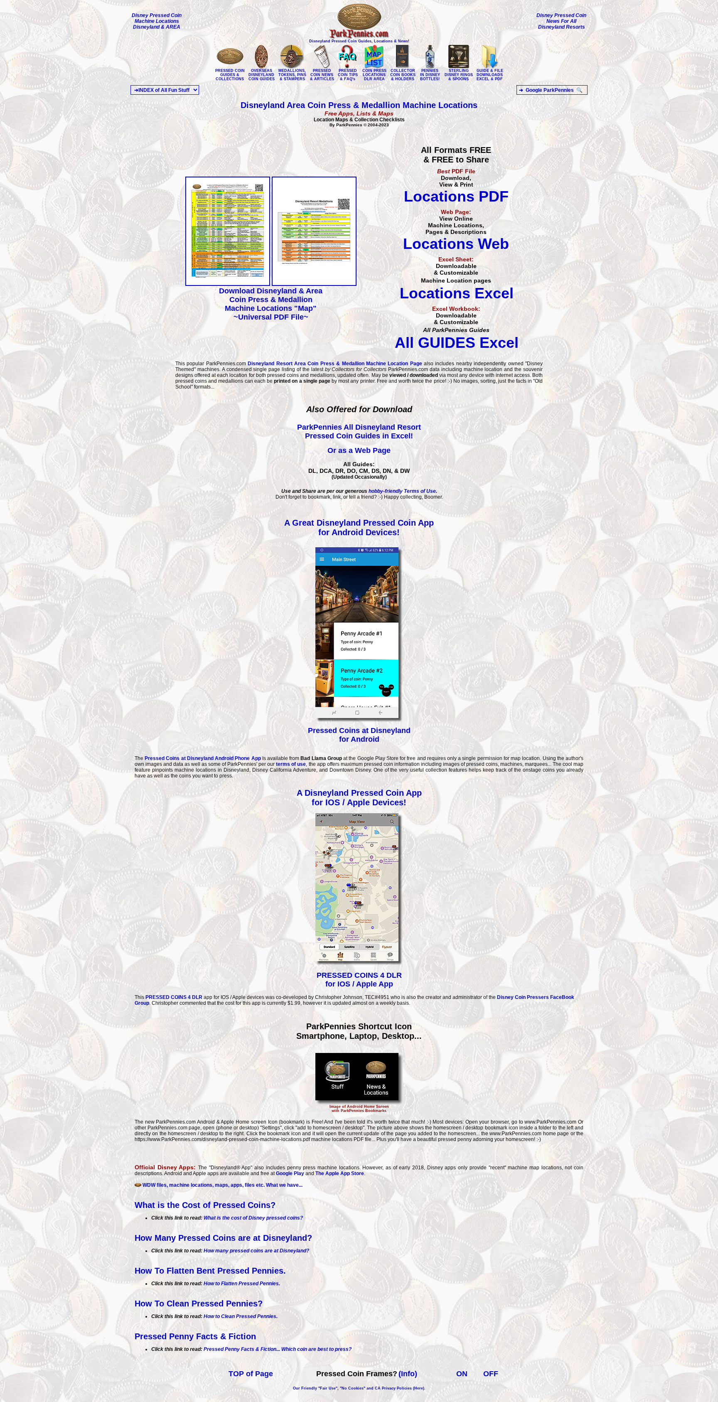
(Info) (407, 1374)
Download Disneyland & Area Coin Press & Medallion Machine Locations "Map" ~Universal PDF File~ (270, 304)
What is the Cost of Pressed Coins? (205, 1205)
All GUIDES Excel (457, 342)
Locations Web (456, 243)
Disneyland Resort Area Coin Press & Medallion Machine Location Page (335, 363)
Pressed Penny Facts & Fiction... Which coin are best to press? (278, 1349)
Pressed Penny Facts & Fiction (195, 1336)
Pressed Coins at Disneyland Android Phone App (203, 758)
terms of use (291, 764)
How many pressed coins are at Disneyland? (256, 1251)
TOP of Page (251, 1374)
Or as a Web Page (359, 450)
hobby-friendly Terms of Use (402, 491)
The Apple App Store (339, 1173)
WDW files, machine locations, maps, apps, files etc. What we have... (221, 1185)
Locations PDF (456, 196)
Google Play (290, 1173)
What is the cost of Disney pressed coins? (253, 1218)
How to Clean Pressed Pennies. (241, 1316)
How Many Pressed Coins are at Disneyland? (223, 1237)
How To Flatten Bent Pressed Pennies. (210, 1270)
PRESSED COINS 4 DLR (173, 997)
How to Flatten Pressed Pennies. (242, 1283)
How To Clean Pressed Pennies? (199, 1303)
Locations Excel (457, 293)
